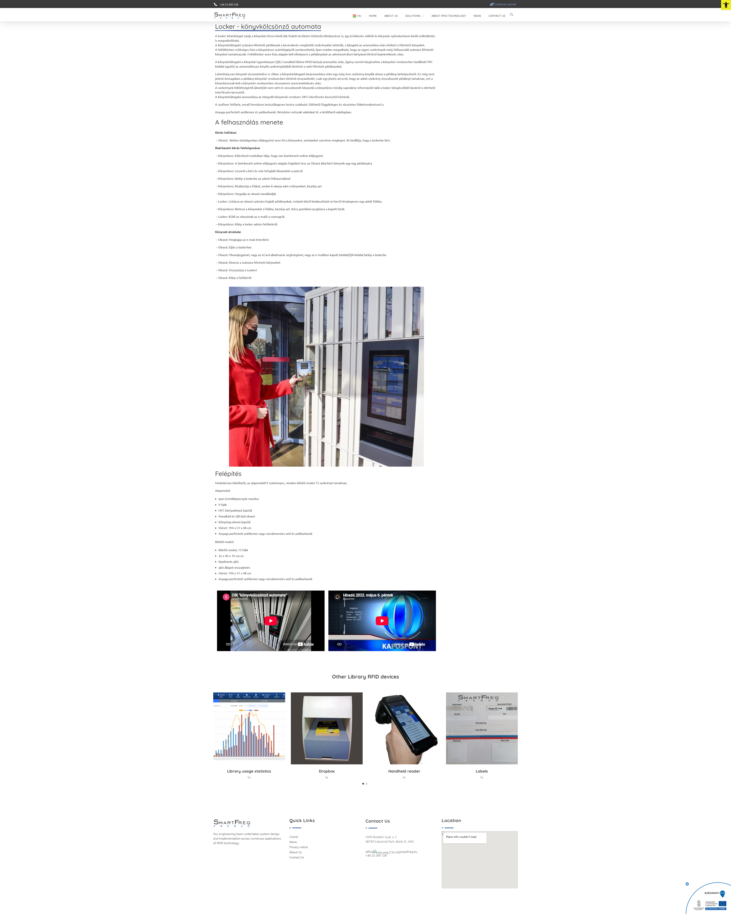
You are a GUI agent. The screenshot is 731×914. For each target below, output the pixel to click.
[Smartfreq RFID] (233, 15)
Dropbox (327, 771)
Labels (482, 771)
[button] (726, 5)
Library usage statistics (249, 771)
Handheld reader (404, 771)
